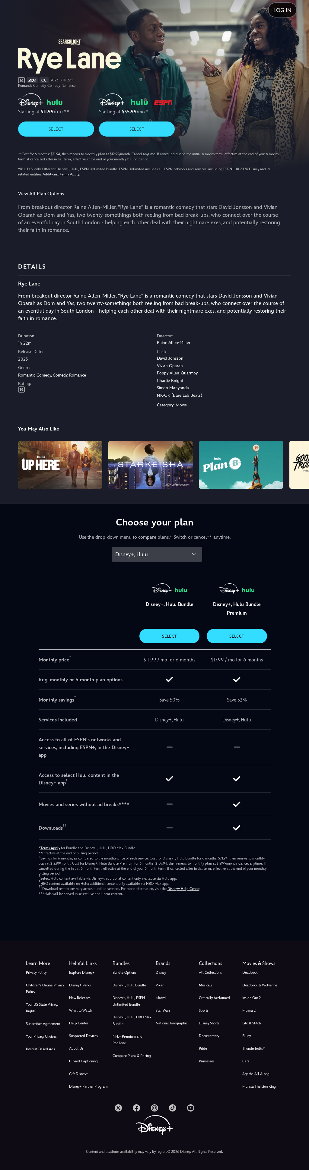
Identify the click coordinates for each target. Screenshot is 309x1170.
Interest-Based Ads (40, 1049)
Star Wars (163, 1010)
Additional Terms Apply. (61, 174)
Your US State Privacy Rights (42, 1007)
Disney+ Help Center (183, 889)
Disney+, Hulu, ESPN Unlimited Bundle (129, 1001)
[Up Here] (60, 464)
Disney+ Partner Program (88, 1086)
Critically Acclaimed (214, 998)
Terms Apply (50, 848)
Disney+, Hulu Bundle (129, 985)
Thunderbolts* (253, 1048)
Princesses (207, 1061)
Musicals (205, 985)
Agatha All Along (255, 1074)
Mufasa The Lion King (259, 1086)
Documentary (209, 1036)
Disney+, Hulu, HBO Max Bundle (132, 1020)
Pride (203, 1048)
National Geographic (171, 1023)
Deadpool (250, 972)
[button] (89, 963)
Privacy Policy (36, 972)
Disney (161, 972)
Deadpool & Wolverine (259, 985)
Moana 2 (249, 1010)
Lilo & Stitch (251, 1023)
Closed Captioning (83, 1061)
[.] (118, 1108)
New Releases (80, 998)
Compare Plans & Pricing (132, 1056)
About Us (76, 1048)
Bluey (246, 1036)
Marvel (161, 998)
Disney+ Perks (80, 985)
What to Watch (80, 1010)
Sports (204, 1010)
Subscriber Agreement (43, 1024)
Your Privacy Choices (41, 1036)
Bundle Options (124, 972)
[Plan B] (241, 464)
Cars (245, 1061)
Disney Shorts (209, 1023)
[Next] (298, 464)
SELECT (56, 129)
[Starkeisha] (150, 464)
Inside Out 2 (251, 998)
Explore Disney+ (81, 972)
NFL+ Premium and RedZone (127, 1039)
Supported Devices (83, 1036)
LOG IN (282, 10)
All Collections (210, 972)
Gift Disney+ (78, 1074)
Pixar (160, 985)
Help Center (78, 1023)
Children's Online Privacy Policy (45, 988)
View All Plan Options (41, 194)
